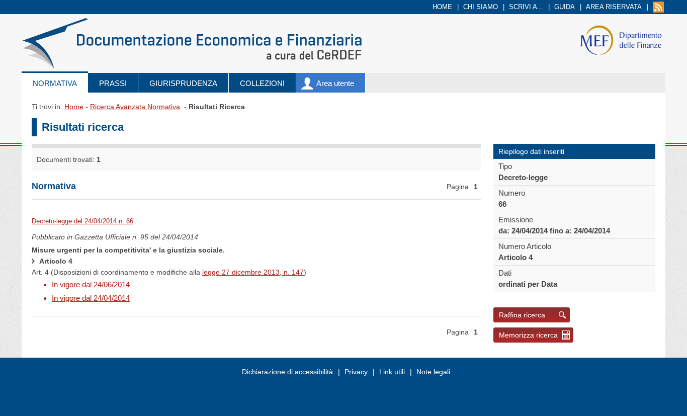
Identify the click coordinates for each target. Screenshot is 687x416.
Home (442, 7)
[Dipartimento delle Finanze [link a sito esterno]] (621, 39)
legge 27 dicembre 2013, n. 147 (253, 272)
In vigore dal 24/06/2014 (91, 284)
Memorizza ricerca (528, 335)
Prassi (113, 83)
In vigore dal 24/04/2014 (91, 298)
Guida (564, 7)
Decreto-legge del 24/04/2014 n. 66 (82, 221)
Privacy (356, 372)
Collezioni (262, 83)
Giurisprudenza (183, 83)
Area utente (335, 83)
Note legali (433, 372)
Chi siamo (480, 7)
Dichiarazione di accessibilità (287, 372)
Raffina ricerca (522, 315)
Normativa (55, 83)
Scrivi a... (526, 7)
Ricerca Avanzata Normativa (135, 107)
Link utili (392, 372)
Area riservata (614, 7)
